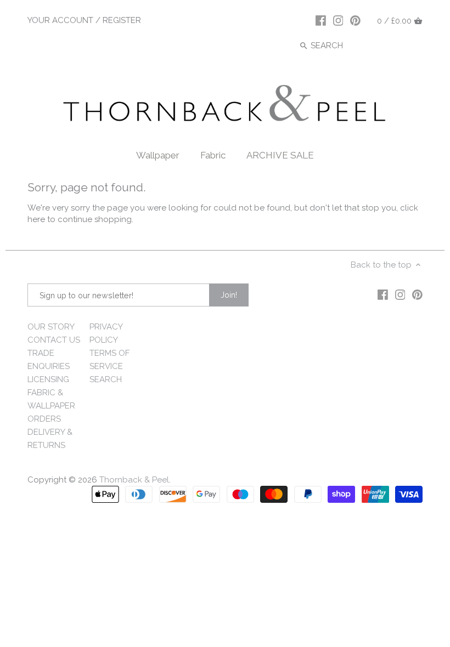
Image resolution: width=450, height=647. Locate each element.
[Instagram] (338, 20)
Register (122, 20)
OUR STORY (51, 327)
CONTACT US (53, 340)
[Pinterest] (355, 20)
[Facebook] (321, 20)
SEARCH (105, 379)
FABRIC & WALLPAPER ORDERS (51, 406)
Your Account (60, 20)
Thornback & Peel (134, 480)
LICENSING (48, 379)
